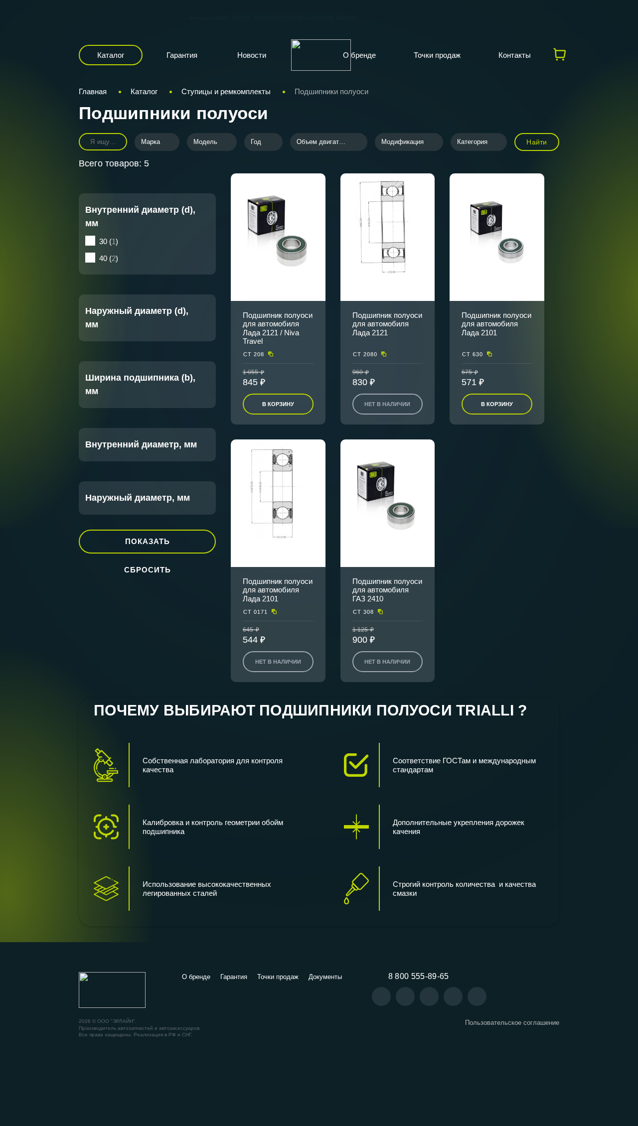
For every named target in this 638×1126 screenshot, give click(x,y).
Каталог (110, 55)
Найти (536, 142)
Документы (325, 977)
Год (256, 141)
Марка (150, 141)
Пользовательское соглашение (512, 1022)
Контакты (514, 55)
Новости (251, 55)
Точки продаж (437, 55)
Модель (205, 141)
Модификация (402, 141)
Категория (472, 141)
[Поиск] (112, 141)
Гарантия (181, 55)
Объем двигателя (323, 141)
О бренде (359, 55)
